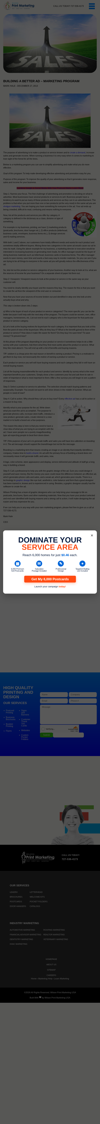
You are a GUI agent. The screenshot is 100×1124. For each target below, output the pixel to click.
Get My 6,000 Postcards (50, 579)
